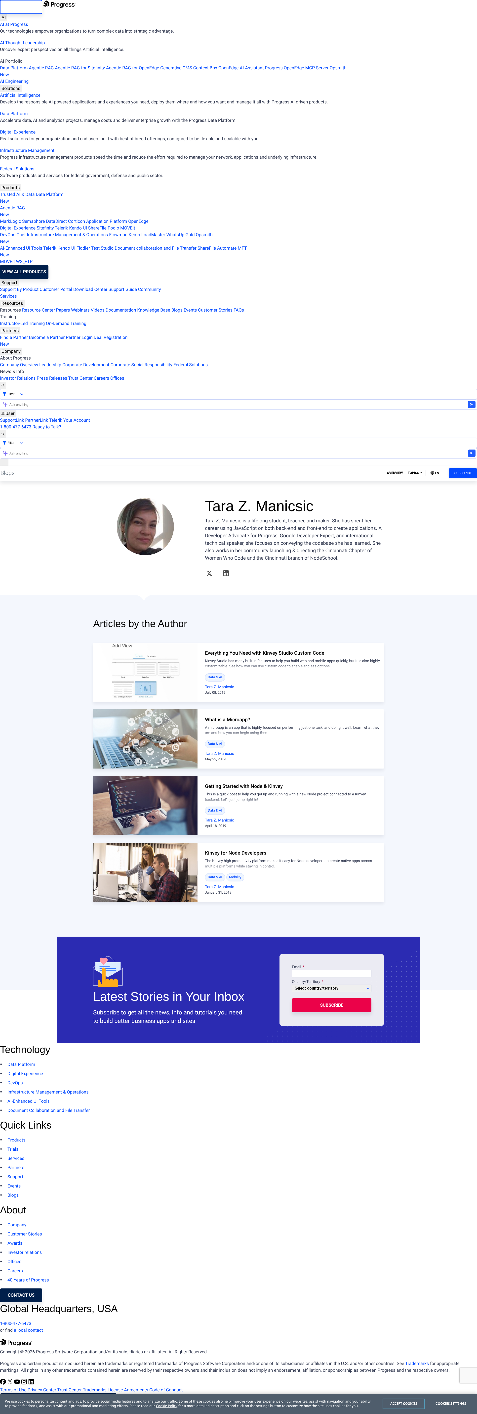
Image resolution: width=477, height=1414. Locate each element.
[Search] (3, 385)
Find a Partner (14, 337)
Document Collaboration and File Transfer (48, 1110)
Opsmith (173, 71)
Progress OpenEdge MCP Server (296, 68)
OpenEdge (138, 221)
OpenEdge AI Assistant (241, 68)
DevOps (7, 234)
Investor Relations (18, 378)
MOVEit (127, 228)
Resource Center (38, 310)
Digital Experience (18, 132)
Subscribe (463, 473)
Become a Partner (47, 337)
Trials (12, 1149)
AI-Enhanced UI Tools (21, 248)
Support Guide (123, 289)
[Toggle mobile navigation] (4, 462)
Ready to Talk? (47, 427)
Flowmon (118, 234)
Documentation (121, 310)
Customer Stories (215, 310)
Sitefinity (45, 228)
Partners (10, 330)
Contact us (21, 1295)
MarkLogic (10, 221)
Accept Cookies (403, 1403)
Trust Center (80, 378)
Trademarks (417, 1363)
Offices (117, 378)
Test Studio (102, 248)
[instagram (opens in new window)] (24, 1383)
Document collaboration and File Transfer (155, 248)
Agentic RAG (41, 68)
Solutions (10, 88)
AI (3, 17)
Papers (63, 310)
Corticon (76, 221)
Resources (12, 303)
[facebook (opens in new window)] (3, 1383)
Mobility (235, 877)
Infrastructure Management (27, 150)
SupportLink (12, 420)
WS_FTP (24, 261)
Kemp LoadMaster (147, 234)
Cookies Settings (451, 1403)
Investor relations (24, 1252)
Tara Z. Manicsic (219, 686)
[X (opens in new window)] (209, 573)
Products (10, 187)
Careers (101, 378)
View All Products (24, 271)
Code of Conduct (166, 1390)
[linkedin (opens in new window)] (226, 573)
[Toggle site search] (3, 434)
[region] (238, 1404)
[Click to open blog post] (145, 672)
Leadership (50, 364)
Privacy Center (42, 1390)
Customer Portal (56, 289)
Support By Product (19, 289)
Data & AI (215, 677)
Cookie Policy (166, 1406)
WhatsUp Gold (180, 234)
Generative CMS (176, 68)
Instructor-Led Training (22, 323)
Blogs (177, 310)
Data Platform (14, 68)
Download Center (90, 289)
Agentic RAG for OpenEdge (132, 68)
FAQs (239, 310)
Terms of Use (13, 1390)
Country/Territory (306, 982)
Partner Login (79, 337)
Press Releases (52, 378)
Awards (14, 1243)
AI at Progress (14, 24)
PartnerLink (36, 420)
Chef (21, 234)
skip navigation (21, 6)
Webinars (80, 310)
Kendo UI (78, 228)
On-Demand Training (66, 323)
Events (190, 310)
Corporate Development (85, 364)
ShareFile (97, 228)
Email (297, 967)
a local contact (28, 1330)
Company (11, 351)
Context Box (205, 68)
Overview (395, 473)
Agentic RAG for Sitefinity (80, 68)
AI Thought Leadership (22, 43)
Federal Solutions (17, 169)
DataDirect (56, 221)
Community (149, 289)
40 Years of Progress (28, 1280)
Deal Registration (63, 341)
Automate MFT (123, 252)
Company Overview (19, 364)
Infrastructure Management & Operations (67, 234)
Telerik (61, 228)
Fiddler (83, 248)
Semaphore (33, 221)
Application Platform (106, 221)
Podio (113, 228)
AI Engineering (14, 81)
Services (8, 296)
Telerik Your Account (69, 420)
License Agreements (128, 1390)
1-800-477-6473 (15, 427)
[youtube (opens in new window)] (17, 1383)
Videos (97, 310)
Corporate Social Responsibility (141, 364)
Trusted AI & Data (17, 194)
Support (9, 282)
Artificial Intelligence (20, 95)
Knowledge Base (153, 310)
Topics (413, 473)
